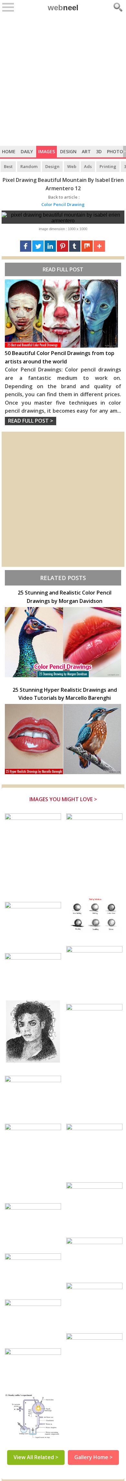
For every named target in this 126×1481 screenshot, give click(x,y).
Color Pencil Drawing (63, 204)
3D (99, 151)
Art (86, 151)
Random (28, 166)
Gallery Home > (93, 1457)
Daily (27, 151)
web (63, 7)
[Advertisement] (63, 80)
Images (46, 151)
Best (8, 166)
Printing (108, 166)
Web (71, 166)
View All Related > (36, 1457)
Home (9, 151)
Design (68, 151)
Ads (88, 166)
